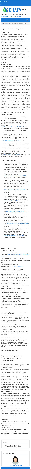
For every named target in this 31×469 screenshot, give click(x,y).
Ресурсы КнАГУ (4, 1)
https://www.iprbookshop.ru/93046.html (11, 154)
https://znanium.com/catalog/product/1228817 (15, 189)
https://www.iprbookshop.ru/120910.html (14, 235)
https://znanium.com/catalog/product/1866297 (18, 223)
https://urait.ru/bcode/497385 (11, 200)
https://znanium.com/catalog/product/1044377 (12, 126)
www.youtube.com (18, 266)
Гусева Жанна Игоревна (16, 465)
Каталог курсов (6, 23)
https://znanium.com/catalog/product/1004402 (15, 175)
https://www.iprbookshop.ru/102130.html (11, 140)
